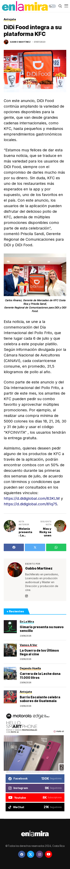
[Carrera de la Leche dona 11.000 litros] (10, 673)
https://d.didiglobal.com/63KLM (32, 498)
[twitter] (30, 854)
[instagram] (39, 854)
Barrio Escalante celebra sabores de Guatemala (40, 699)
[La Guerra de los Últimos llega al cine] (10, 650)
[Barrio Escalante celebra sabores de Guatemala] (10, 696)
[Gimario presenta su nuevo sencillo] (10, 626)
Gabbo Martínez (20, 42)
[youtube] (48, 854)
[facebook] (21, 854)
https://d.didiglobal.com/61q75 (30, 504)
